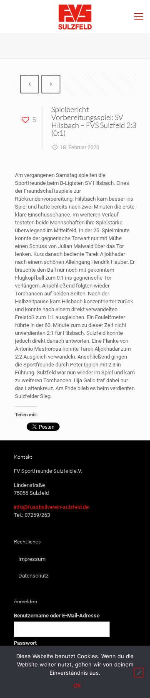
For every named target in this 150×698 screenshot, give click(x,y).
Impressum (31, 559)
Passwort (25, 643)
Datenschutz (33, 576)
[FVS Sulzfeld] (75, 16)
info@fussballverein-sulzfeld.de (51, 507)
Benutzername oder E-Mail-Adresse (57, 615)
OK (77, 685)
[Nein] (139, 673)
